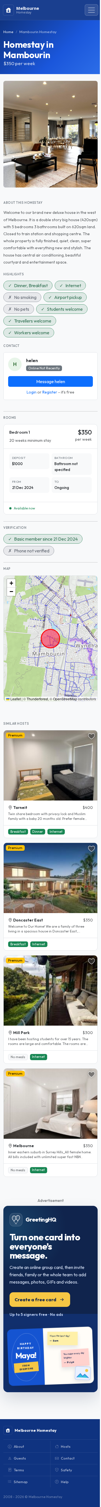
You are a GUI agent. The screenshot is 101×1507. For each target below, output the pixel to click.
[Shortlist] (91, 736)
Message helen (50, 381)
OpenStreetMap (65, 698)
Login (31, 392)
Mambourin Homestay (38, 31)
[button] (11, 583)
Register (49, 392)
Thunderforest (37, 698)
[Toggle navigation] (91, 10)
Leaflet (15, 698)
